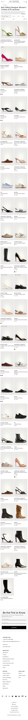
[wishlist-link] (3, 1)
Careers (4, 654)
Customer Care (6, 661)
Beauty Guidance (6, 673)
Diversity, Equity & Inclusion (8, 658)
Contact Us (5, 644)
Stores (4, 667)
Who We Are (5, 652)
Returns (20, 673)
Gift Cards (5, 679)
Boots (14, 16)
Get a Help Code (6, 646)
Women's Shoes (5, 16)
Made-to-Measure (7, 681)
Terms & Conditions (14, 706)
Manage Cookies (14, 710)
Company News (6, 665)
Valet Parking (5, 684)
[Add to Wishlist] (13, 37)
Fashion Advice (6, 675)
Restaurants (5, 688)
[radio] (13, 19)
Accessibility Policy (14, 708)
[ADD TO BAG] (11, 37)
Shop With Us (5, 656)
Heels (23, 16)
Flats (18, 16)
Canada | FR (14, 702)
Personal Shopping (7, 677)
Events (4, 686)
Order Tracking (22, 675)
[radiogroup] (14, 19)
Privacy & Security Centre (8, 663)
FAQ (19, 677)
